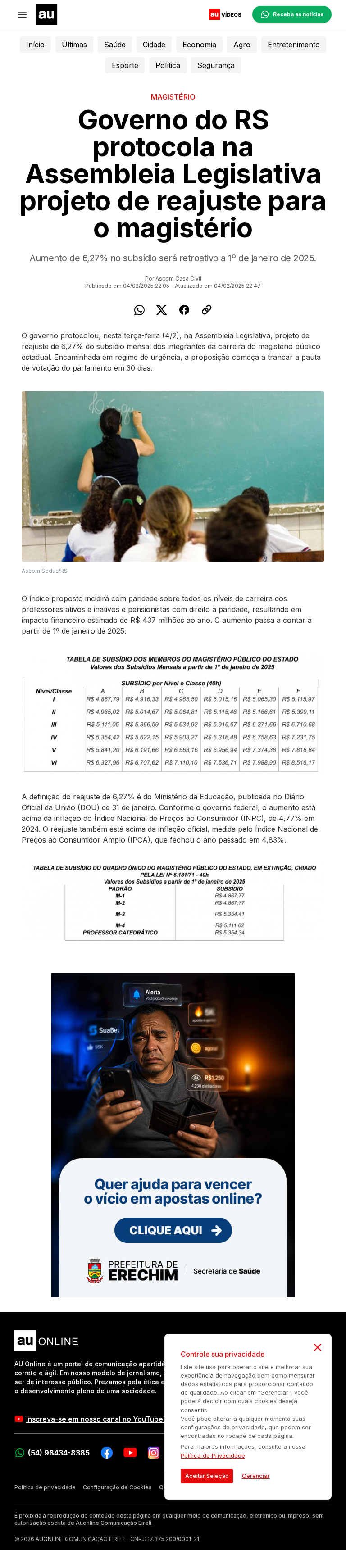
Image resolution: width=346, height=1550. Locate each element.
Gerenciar (256, 1476)
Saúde (115, 44)
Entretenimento (294, 44)
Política (167, 65)
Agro (241, 44)
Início (35, 44)
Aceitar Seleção (207, 1476)
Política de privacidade (45, 1487)
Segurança (216, 65)
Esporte (125, 65)
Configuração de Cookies (117, 1487)
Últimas (74, 44)
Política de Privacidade (213, 1455)
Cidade (154, 44)
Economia (199, 44)
